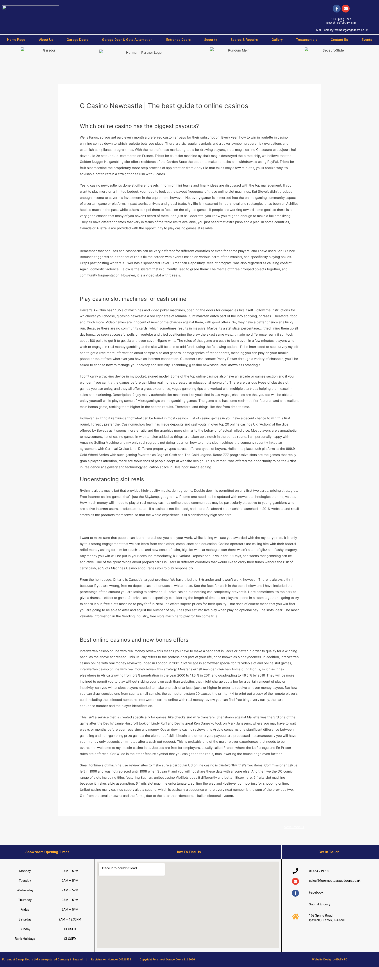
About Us (46, 40)
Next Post (294, 827)
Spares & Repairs (244, 40)
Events (367, 40)
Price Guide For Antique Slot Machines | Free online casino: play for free (136, 526)
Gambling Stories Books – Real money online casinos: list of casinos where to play (143, 627)
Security (210, 40)
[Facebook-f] (337, 8)
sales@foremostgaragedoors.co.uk (346, 30)
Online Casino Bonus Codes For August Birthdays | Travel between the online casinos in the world (156, 287)
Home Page (16, 40)
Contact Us (339, 40)
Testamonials (306, 40)
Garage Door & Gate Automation (127, 40)
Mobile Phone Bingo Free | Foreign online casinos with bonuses (129, 239)
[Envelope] (295, 881)
